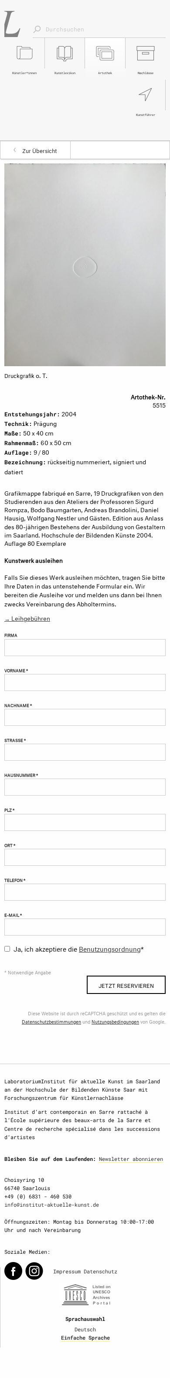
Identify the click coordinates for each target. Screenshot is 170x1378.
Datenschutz (100, 1271)
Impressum (67, 1271)
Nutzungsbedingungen (115, 1021)
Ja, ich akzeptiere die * (79, 948)
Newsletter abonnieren (131, 1158)
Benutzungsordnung (110, 948)
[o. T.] (85, 263)
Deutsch (85, 1329)
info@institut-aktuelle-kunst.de (51, 1204)
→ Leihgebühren (27, 617)
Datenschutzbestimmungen (51, 1021)
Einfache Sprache (85, 1337)
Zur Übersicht (39, 150)
